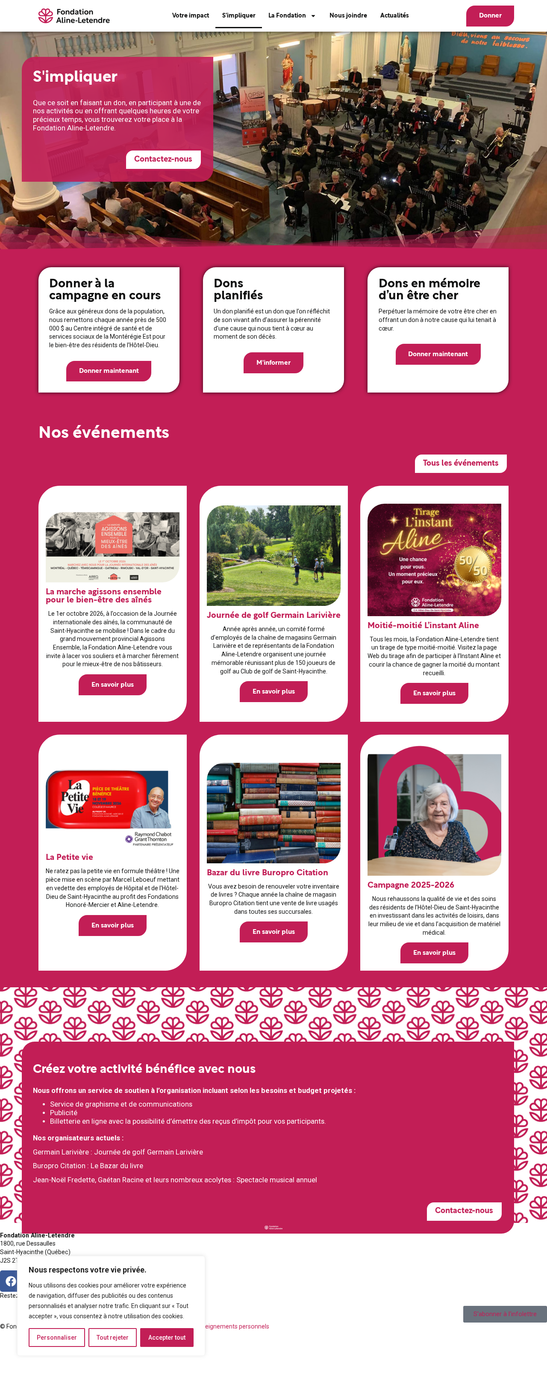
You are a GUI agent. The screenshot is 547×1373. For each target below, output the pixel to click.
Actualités (394, 16)
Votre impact (190, 16)
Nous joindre (348, 16)
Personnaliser (57, 1337)
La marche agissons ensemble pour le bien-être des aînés (103, 596)
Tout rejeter (113, 1337)
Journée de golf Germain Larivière (273, 615)
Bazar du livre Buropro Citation (267, 873)
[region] (111, 1306)
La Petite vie (69, 858)
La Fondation (287, 16)
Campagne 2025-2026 (411, 885)
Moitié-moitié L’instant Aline (423, 626)
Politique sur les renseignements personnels (209, 1326)
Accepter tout (166, 1337)
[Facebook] (10, 1281)
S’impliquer (239, 16)
